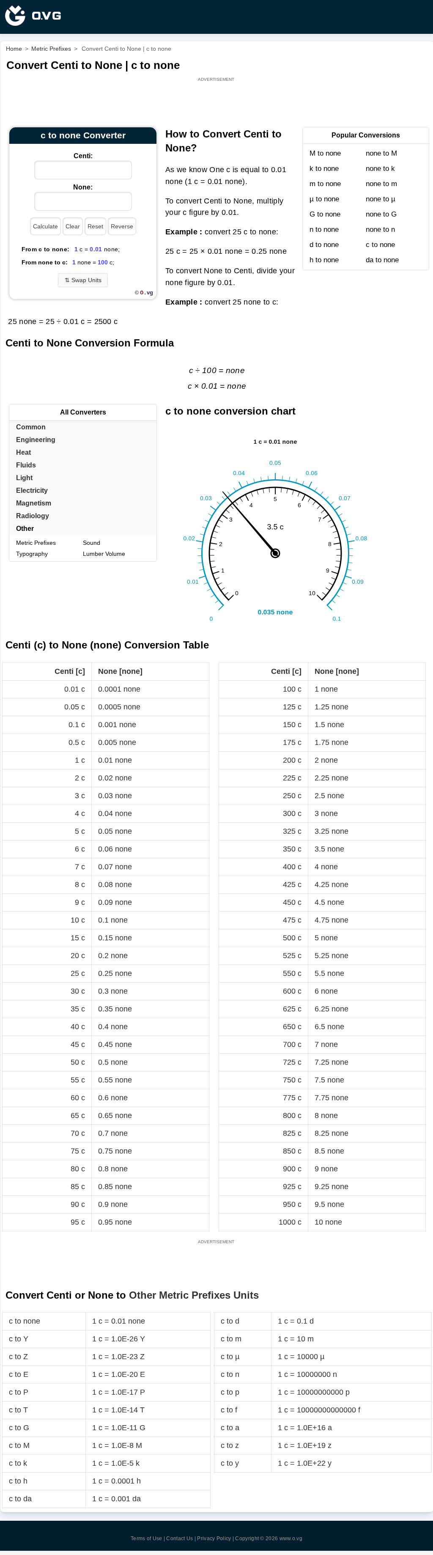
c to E (18, 1374)
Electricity (32, 490)
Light (24, 477)
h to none (324, 260)
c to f (229, 1410)
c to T (18, 1410)
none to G (381, 214)
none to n (380, 229)
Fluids (26, 465)
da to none (382, 260)
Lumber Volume (104, 553)
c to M (19, 1445)
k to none (324, 169)
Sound (91, 542)
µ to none (324, 199)
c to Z (18, 1356)
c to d (230, 1321)
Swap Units (83, 280)
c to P (18, 1392)
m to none (325, 184)
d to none (324, 245)
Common (31, 427)
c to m (231, 1339)
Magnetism (33, 503)
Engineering (35, 439)
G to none (325, 214)
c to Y (18, 1339)
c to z (230, 1445)
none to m (381, 184)
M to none (325, 153)
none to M (381, 153)
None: (83, 187)
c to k (18, 1463)
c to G (19, 1427)
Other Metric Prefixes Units (194, 1295)
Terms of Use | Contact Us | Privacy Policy (181, 1538)
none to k (380, 169)
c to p (230, 1392)
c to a (230, 1427)
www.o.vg (291, 1538)
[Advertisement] (217, 102)
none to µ (380, 199)
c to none (380, 245)
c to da (20, 1499)
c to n (230, 1374)
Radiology (32, 515)
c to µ (230, 1356)
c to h (18, 1481)
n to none (324, 229)
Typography (32, 553)
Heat (23, 452)
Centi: (83, 155)
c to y (230, 1463)
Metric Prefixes (36, 542)
